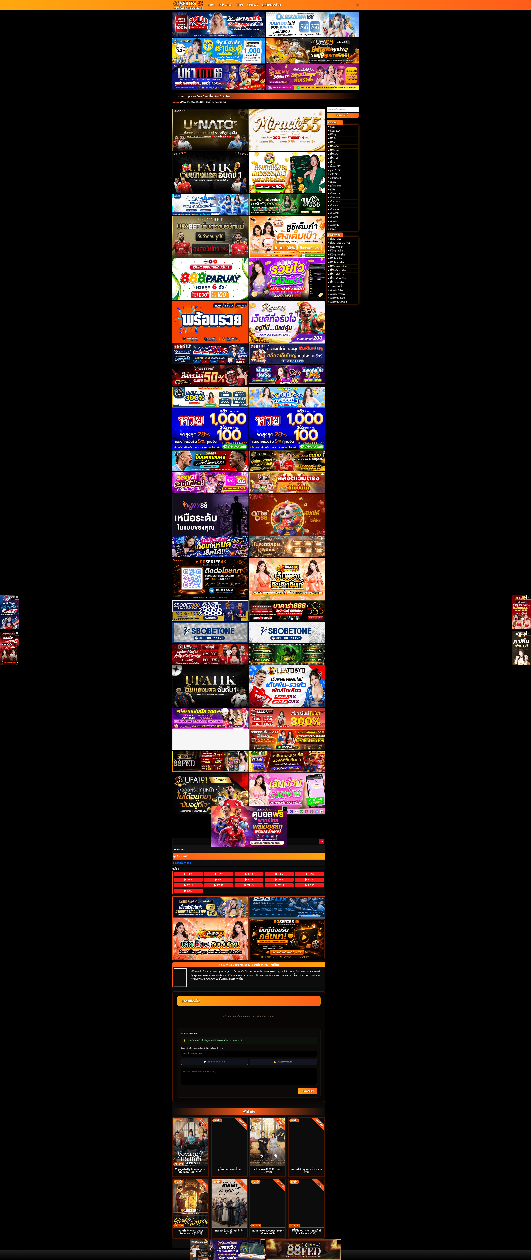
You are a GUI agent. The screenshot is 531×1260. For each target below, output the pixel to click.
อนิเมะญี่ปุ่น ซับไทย (337, 298)
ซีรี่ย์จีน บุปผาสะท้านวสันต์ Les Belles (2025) (306, 1232)
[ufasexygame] (210, 718)
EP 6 (189, 879)
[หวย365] (210, 429)
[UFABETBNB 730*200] (287, 461)
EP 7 (220, 879)
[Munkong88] (287, 579)
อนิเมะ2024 (334, 217)
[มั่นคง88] (210, 939)
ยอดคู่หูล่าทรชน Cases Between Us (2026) (190, 1232)
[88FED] (210, 761)
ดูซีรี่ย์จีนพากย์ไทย (271, 4)
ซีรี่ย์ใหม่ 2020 (335, 166)
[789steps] (210, 353)
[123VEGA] (287, 546)
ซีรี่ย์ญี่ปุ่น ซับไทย (336, 250)
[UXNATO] (210, 130)
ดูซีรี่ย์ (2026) (335, 170)
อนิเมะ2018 (334, 205)
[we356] (287, 204)
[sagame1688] (210, 907)
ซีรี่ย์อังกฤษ (334, 150)
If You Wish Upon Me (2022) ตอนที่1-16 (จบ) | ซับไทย (202, 96)
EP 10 (310, 879)
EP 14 (280, 885)
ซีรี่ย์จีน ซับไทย (335, 239)
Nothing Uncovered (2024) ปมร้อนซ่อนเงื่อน (268, 1232)
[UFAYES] (210, 654)
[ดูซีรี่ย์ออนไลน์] (287, 907)
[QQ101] (287, 761)
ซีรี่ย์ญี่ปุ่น (333, 134)
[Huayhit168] (218, 50)
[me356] (210, 204)
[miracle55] (287, 130)
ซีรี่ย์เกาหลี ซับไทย (337, 274)
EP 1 (189, 874)
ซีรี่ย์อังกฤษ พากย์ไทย (338, 266)
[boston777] (218, 24)
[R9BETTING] (210, 375)
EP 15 (310, 885)
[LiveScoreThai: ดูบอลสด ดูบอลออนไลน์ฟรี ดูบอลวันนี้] (249, 826)
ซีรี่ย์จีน (239, 4)
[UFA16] (210, 686)
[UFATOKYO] (287, 686)
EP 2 (220, 874)
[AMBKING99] (287, 279)
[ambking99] (287, 793)
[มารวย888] (521, 648)
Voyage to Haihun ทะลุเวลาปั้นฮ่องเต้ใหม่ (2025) (190, 1170)
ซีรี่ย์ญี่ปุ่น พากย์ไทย (337, 254)
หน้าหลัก (175, 102)
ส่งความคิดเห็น (307, 1091)
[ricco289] (287, 322)
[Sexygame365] (312, 77)
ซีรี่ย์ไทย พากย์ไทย (337, 282)
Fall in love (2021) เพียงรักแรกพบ (268, 1170)
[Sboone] (210, 632)
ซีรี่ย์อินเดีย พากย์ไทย (338, 270)
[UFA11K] (210, 172)
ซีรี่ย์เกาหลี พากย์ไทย (338, 278)
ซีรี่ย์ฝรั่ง (333, 138)
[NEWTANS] (9, 648)
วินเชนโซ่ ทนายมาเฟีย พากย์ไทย (306, 1170)
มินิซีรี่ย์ (332, 189)
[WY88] (210, 515)
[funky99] (287, 374)
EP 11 (189, 885)
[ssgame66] (227, 1249)
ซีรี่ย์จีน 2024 (335, 130)
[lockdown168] (312, 24)
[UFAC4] (312, 50)
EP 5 (311, 874)
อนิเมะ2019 (334, 209)
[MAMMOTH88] (210, 397)
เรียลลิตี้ (333, 229)
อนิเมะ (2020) (335, 193)
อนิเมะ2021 (334, 213)
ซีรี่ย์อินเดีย (334, 154)
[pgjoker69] (287, 739)
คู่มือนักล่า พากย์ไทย (229, 1169)
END (189, 890)
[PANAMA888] (9, 612)
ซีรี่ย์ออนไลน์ (224, 4)
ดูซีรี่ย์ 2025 (334, 174)
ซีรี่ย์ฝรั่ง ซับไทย (336, 258)
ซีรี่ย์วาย (333, 142)
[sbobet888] (210, 610)
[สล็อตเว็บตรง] (287, 482)
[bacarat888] (287, 610)
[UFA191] (210, 793)
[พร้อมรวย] (210, 322)
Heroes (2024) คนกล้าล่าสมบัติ (229, 1232)
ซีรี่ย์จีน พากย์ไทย (336, 247)
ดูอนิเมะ (333, 182)
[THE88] (287, 515)
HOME (211, 4)
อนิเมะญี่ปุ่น (334, 225)
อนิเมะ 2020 (335, 197)
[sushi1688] (287, 237)
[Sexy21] (210, 482)
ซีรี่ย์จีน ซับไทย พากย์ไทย (340, 243)
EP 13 (250, 885)
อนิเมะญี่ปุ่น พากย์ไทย (338, 302)
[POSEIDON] (210, 546)
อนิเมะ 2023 (335, 201)
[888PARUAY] (210, 279)
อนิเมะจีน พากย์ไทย (337, 294)
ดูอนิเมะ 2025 (335, 185)
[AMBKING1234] (287, 172)
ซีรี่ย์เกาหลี (252, 4)
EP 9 (280, 879)
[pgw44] (287, 654)
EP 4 (280, 874)
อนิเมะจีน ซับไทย (336, 290)
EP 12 (219, 885)
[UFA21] (210, 461)
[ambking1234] (287, 397)
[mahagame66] (218, 77)
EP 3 (250, 874)
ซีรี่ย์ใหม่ (333, 162)
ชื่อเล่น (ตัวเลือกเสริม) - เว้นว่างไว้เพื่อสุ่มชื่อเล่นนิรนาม (202, 1048)
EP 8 (250, 879)
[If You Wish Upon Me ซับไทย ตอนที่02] (322, 841)
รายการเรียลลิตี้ (336, 286)
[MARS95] (287, 718)
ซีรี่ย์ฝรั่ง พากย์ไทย (337, 262)
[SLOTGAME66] (521, 612)
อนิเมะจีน (333, 221)
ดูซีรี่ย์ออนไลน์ (335, 178)
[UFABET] (210, 237)
